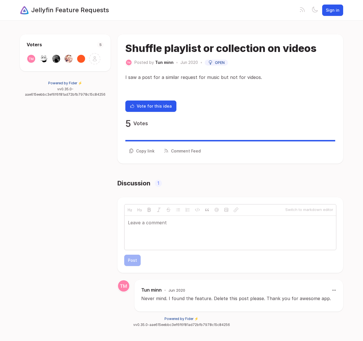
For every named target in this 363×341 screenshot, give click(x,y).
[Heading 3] (139, 210)
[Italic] (159, 210)
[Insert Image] (226, 210)
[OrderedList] (187, 210)
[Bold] (149, 210)
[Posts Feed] (302, 10)
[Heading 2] (130, 210)
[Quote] (207, 210)
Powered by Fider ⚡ (65, 83)
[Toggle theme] (315, 10)
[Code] (197, 210)
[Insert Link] (236, 210)
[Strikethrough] (168, 210)
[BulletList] (178, 210)
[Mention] (216, 210)
